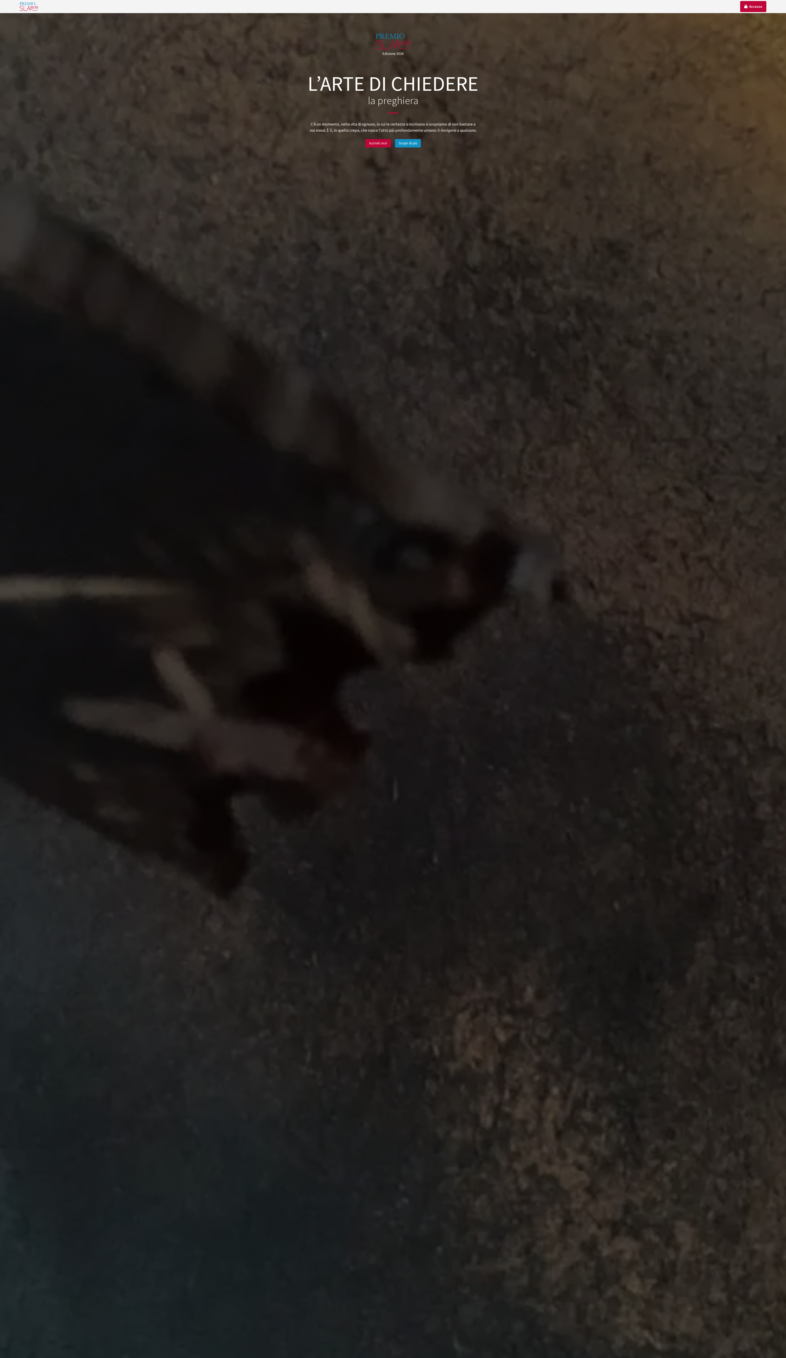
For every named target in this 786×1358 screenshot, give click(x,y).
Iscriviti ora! (378, 143)
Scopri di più (408, 143)
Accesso (755, 6)
